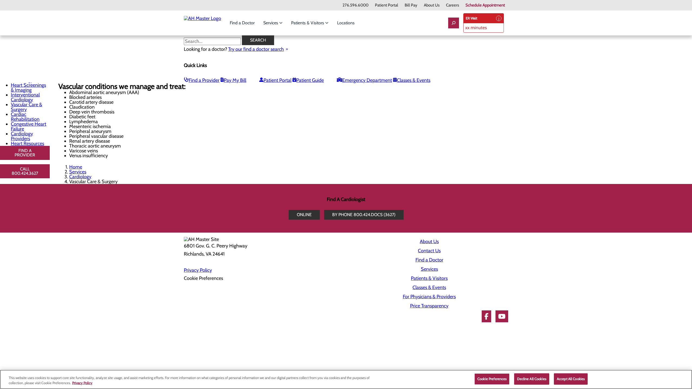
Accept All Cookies (571, 379)
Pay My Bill (235, 80)
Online (304, 214)
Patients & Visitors (308, 22)
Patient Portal (386, 5)
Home (75, 167)
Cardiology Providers (22, 136)
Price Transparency (429, 305)
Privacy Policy (198, 270)
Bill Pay (411, 5)
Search (258, 40)
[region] (346, 379)
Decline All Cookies (531, 379)
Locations (346, 22)
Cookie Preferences (492, 379)
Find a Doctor (242, 22)
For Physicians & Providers (429, 296)
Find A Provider (25, 152)
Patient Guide (310, 80)
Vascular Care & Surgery (26, 107)
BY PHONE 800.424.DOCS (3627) (363, 214)
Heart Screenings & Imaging (28, 87)
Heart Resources (27, 143)
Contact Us (429, 250)
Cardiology (80, 177)
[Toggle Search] (453, 23)
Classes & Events (413, 80)
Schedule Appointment (485, 5)
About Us (432, 5)
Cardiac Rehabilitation (25, 116)
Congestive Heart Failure (28, 126)
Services (271, 22)
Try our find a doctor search (256, 49)
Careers (452, 5)
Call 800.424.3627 (25, 171)
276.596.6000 (355, 5)
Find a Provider (204, 80)
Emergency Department (367, 80)
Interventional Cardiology (25, 97)
